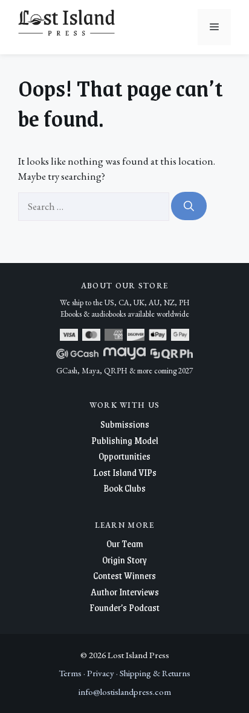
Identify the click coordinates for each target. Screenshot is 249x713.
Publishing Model (124, 440)
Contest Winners (124, 575)
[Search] (189, 206)
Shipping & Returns (155, 673)
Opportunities (124, 455)
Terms (70, 673)
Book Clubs (124, 487)
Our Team (124, 543)
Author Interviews (125, 591)
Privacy (100, 673)
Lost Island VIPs (125, 472)
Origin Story (124, 559)
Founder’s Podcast (124, 607)
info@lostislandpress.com (125, 691)
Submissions (124, 423)
